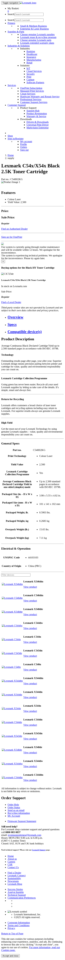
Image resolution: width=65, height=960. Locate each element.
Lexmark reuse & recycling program (38, 37)
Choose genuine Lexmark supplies (37, 34)
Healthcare (32, 54)
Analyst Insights (16, 892)
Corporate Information (19, 922)
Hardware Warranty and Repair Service (39, 96)
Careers (11, 861)
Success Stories (15, 889)
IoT (28, 68)
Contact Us (13, 867)
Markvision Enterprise (38, 127)
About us (12, 859)
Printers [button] (11, 23)
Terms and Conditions (19, 925)
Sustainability (14, 878)
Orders (23, 147)
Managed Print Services (32, 91)
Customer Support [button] (17, 105)
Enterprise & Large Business (34, 28)
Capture (30, 79)
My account (26, 141)
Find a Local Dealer (11, 302)
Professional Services (30, 99)
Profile (23, 144)
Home (11, 155)
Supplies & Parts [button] (16, 31)
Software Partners (35, 82)
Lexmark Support (39, 850)
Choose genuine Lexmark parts (35, 40)
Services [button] (12, 85)
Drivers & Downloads (38, 122)
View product (30, 587)
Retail (29, 62)
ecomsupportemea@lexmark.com (24, 835)
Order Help (13, 804)
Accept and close (10, 956)
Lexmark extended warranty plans (37, 43)
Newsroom (13, 881)
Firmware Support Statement (22, 821)
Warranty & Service (36, 116)
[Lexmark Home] (28, 2)
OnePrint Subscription (31, 88)
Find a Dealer (14, 872)
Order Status (14, 807)
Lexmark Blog (15, 884)
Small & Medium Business (33, 26)
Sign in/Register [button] (16, 138)
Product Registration (37, 113)
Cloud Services (34, 71)
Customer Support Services (33, 102)
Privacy (11, 928)
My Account (14, 816)
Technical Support (17, 895)
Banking (31, 51)
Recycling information (19, 813)
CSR (10, 864)
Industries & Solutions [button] (19, 45)
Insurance (31, 57)
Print (29, 76)
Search (11, 14)
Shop (10, 135)
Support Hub (33, 110)
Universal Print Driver (38, 124)
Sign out (24, 150)
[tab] (36, 317)
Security (31, 74)
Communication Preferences (22, 897)
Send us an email (16, 810)
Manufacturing (34, 60)
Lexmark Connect (17, 875)
